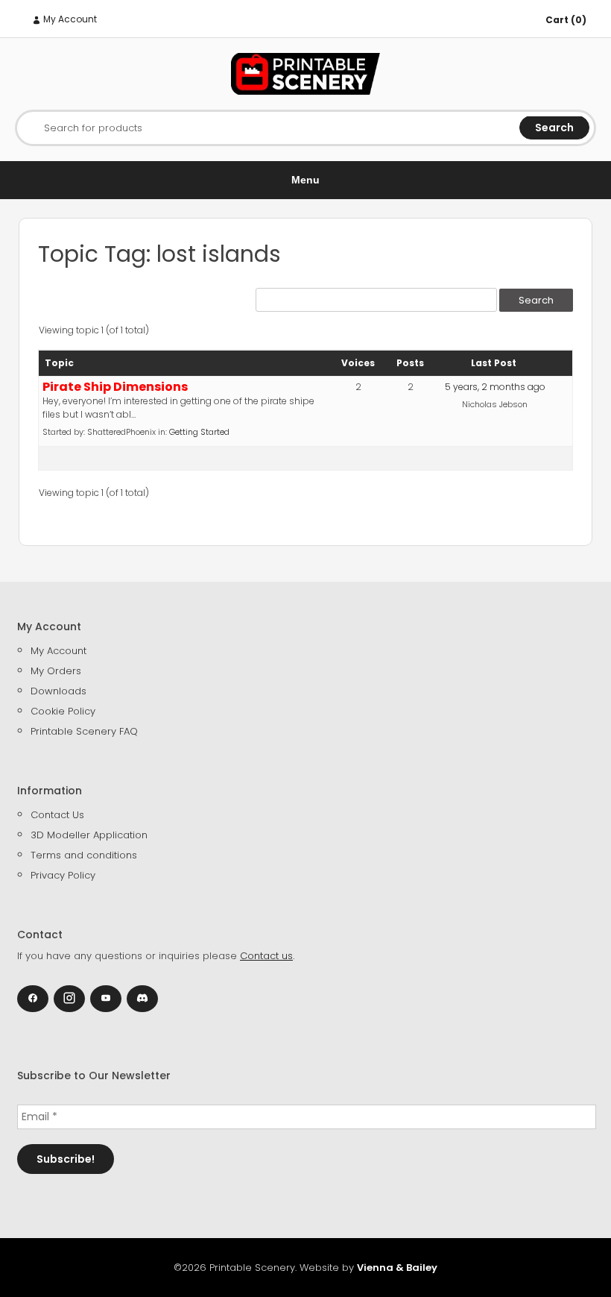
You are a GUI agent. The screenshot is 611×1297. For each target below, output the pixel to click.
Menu (305, 180)
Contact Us (57, 815)
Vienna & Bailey (397, 1267)
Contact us (266, 956)
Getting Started (199, 432)
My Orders (56, 671)
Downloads (58, 691)
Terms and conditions (84, 855)
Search (554, 127)
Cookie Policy (63, 711)
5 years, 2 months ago (495, 386)
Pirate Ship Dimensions (115, 386)
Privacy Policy (63, 875)
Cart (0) (565, 19)
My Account (69, 19)
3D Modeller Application (89, 835)
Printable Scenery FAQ (84, 731)
